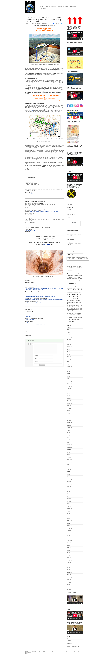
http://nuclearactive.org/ (29, 319)
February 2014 (69, 572)
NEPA (76, 292)
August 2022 (69, 408)
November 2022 (69, 403)
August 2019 (69, 469)
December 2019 (69, 462)
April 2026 (68, 334)
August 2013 (69, 582)
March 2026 (69, 336)
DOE (78, 274)
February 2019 (69, 479)
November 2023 (69, 383)
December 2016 (69, 523)
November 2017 (69, 505)
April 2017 (68, 516)
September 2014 (69, 560)
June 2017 (68, 513)
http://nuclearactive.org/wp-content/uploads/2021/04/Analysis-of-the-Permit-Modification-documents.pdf (43, 299)
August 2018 (69, 489)
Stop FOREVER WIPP (38, 324)
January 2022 (69, 420)
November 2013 (69, 577)
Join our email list (51, 6)
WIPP (72, 321)
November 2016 (69, 525)
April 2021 (68, 435)
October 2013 (69, 579)
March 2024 (69, 376)
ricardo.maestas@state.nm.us (30, 193)
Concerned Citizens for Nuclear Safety (74, 267)
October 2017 (69, 506)
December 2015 (69, 543)
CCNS (68, 266)
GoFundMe (46, 244)
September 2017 (69, 508)
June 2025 (68, 351)
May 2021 (68, 434)
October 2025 (69, 344)
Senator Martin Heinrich (74, 309)
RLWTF (68, 308)
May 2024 (68, 373)
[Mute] (79, 39)
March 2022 (69, 417)
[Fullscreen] (81, 39)
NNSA (68, 300)
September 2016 (69, 528)
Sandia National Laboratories (74, 308)
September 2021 (69, 427)
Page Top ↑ (80, 651)
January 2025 (69, 359)
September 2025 (69, 346)
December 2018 (69, 483)
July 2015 (68, 550)
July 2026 (68, 329)
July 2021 (68, 430)
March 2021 (69, 437)
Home (41, 6)
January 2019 (69, 481)
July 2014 (68, 564)
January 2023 (69, 400)
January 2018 (69, 501)
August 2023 (69, 388)
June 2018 (68, 493)
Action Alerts (34, 23)
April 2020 (68, 456)
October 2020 (69, 445)
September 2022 (69, 407)
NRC (71, 300)
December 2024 (69, 361)
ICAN (72, 278)
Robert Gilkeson (63, 6)
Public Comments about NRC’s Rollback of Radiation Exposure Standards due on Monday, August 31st (74, 238)
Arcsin (46, 653)
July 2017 (68, 511)
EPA (68, 277)
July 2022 (68, 410)
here (32, 110)
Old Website (44, 9)
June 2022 (68, 412)
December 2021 (69, 422)
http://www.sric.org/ (28, 316)
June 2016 (68, 533)
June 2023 (68, 391)
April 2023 (68, 395)
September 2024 (69, 366)
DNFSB (74, 273)
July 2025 (68, 349)
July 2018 (68, 491)
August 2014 (69, 562)
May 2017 (68, 515)
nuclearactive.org (52, 324)
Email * (36, 358)
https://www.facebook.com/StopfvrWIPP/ (32, 312)
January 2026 (69, 339)
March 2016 (69, 538)
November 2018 (69, 484)
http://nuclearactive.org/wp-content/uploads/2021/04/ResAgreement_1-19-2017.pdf (40, 296)
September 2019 (69, 467)
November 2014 (69, 559)
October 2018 (69, 486)
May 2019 (68, 474)
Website (36, 361)
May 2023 (68, 393)
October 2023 (69, 385)
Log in (68, 638)
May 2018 (68, 494)
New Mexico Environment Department (74, 294)
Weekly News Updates (43, 23)
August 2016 (69, 530)
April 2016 (68, 537)
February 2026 (69, 337)
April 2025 (68, 354)
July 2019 (68, 471)
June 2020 (68, 452)
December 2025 (69, 341)
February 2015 (69, 557)
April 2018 (68, 496)
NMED (78, 298)
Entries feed (69, 640)
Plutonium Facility (73, 303)
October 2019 (69, 466)
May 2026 (68, 332)
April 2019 (68, 476)
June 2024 (68, 371)
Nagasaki (68, 288)
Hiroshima (71, 277)
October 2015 (69, 547)
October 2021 (69, 425)
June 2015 (68, 552)
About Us (73, 6)
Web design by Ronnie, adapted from (38, 653)
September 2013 (69, 581)
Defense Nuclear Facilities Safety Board (74, 268)
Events (37, 23)
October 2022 (69, 405)
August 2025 (69, 347)
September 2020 (69, 447)
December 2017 (69, 503)
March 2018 (69, 498)
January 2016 (69, 542)
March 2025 (69, 356)
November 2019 (69, 464)
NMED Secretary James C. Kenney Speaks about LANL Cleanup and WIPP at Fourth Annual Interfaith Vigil (74, 250)
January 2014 (69, 574)
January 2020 (69, 461)
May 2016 (68, 535)
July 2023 (68, 390)
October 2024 (69, 364)
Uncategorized (69, 212)
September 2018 (69, 488)
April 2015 (68, 555)
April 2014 (68, 569)
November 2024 (69, 363)
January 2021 (69, 440)
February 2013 (69, 587)
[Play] (68, 39)
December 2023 (69, 381)
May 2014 (68, 567)
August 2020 (69, 449)
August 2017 (69, 510)
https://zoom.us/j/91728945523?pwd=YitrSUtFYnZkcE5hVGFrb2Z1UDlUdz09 (44, 211)
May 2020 (68, 454)
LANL (78, 281)
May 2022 (68, 413)
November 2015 (69, 545)
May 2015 (68, 554)
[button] (74, 599)
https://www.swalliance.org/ (30, 322)
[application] (75, 35)
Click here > (70, 204)
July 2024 (68, 369)
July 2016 (68, 532)
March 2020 (69, 457)
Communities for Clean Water (76, 266)
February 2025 (69, 358)
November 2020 (69, 444)
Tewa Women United (75, 313)
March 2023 (69, 396)
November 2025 (69, 342)
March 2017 (69, 518)
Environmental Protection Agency (74, 275)
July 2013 (68, 584)
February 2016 (69, 540)
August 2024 (69, 368)
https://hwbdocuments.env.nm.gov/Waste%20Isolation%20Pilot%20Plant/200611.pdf (40, 292)
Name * (36, 355)
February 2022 (69, 418)
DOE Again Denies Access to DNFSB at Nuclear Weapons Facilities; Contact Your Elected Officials (74, 234)
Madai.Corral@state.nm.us (30, 178)
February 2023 (69, 398)
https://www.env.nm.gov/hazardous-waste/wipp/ (33, 302)
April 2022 (68, 415)
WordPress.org (69, 643)
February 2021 (69, 439)
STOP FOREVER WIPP (32, 331)
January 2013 (69, 589)
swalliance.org (45, 324)
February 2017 (69, 520)
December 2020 (69, 442)
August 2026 (69, 327)
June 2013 (68, 586)
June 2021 (68, 432)
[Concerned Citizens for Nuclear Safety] (30, 13)
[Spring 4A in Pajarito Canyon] (78, 259)
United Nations (80, 317)
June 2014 (68, 565)
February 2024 (69, 378)
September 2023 (69, 386)
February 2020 (69, 459)
